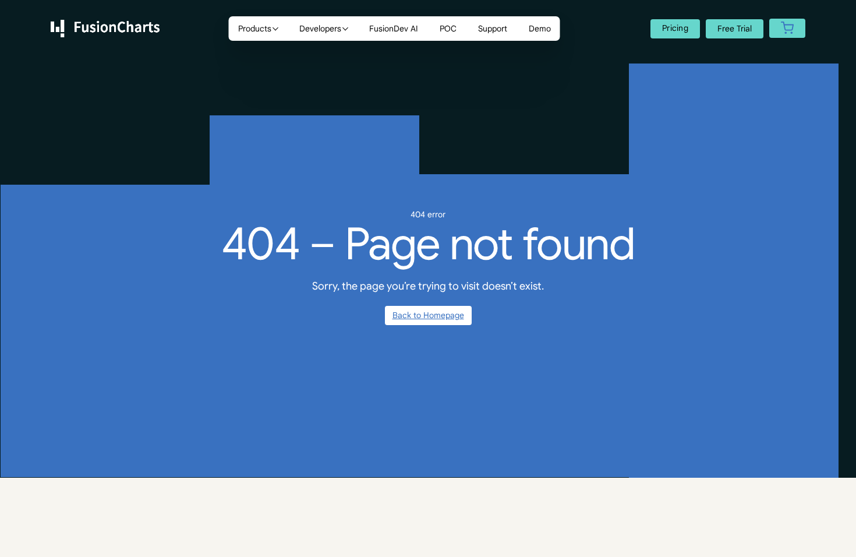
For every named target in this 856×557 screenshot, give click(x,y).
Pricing (675, 28)
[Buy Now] (787, 29)
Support (492, 28)
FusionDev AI (393, 28)
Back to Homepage (428, 315)
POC (448, 28)
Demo (540, 28)
